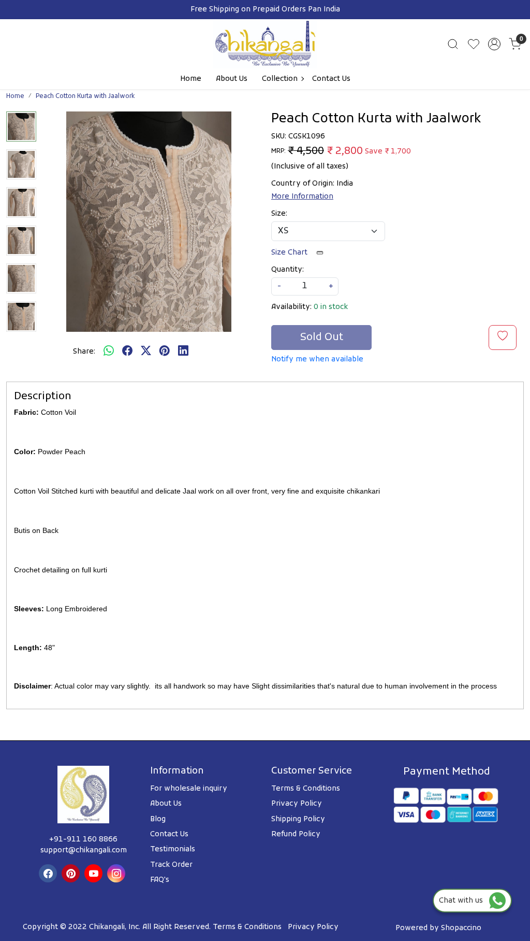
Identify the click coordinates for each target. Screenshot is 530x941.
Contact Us (331, 79)
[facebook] (127, 352)
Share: (84, 352)
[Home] (265, 44)
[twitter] (146, 352)
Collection (280, 79)
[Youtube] (94, 873)
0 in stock (331, 307)
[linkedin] (183, 352)
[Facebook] (49, 873)
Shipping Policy (298, 819)
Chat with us (464, 901)
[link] (453, 44)
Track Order (171, 865)
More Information (302, 197)
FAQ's (159, 880)
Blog (158, 819)
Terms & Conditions (305, 789)
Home (190, 79)
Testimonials (172, 849)
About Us (231, 79)
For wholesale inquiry (188, 789)
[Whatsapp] (108, 352)
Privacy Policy (296, 804)
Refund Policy (295, 834)
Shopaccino (461, 928)
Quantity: (287, 270)
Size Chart (290, 253)
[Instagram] (117, 873)
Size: (279, 214)
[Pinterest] (72, 873)
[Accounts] (494, 44)
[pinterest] (164, 352)
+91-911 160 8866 (83, 840)
